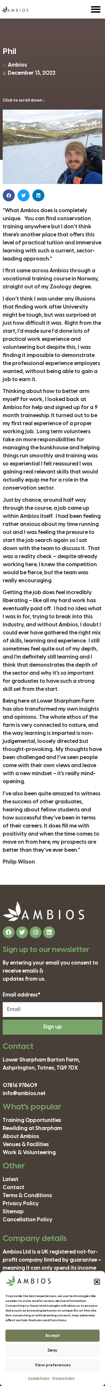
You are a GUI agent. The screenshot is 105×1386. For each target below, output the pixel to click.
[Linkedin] (49, 932)
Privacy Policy (63, 1378)
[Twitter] (22, 932)
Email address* (22, 995)
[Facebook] (9, 932)
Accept (52, 1336)
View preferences (53, 1365)
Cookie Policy (39, 1378)
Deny (52, 1350)
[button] (97, 1281)
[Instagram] (35, 932)
